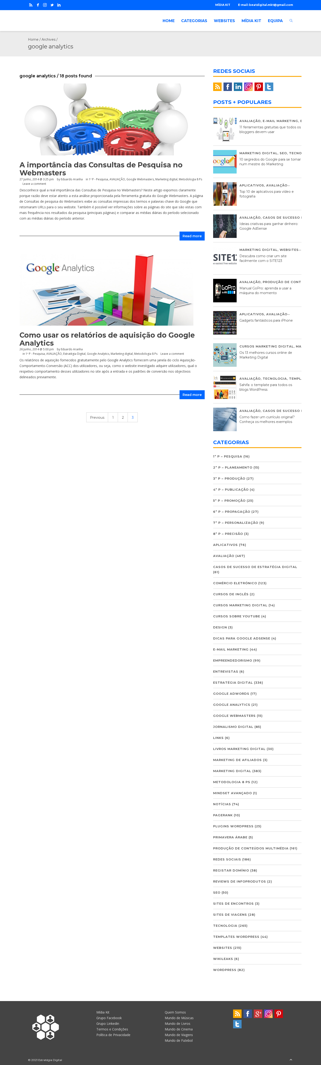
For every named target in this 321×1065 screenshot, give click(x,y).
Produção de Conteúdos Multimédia (251, 848)
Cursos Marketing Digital (266, 346)
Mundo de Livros (177, 1023)
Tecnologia (301, 153)
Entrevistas (225, 671)
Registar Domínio (231, 870)
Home (33, 39)
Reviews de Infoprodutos (239, 881)
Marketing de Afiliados (237, 760)
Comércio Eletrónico (235, 583)
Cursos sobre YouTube (236, 616)
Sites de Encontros (233, 903)
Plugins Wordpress (233, 826)
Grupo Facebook (109, 1018)
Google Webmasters (140, 179)
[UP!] (291, 1060)
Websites (289, 250)
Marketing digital (166, 179)
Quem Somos (175, 1012)
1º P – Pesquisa (227, 456)
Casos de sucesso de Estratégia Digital (255, 567)
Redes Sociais (227, 859)
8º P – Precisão (228, 534)
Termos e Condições (112, 1029)
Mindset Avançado (232, 793)
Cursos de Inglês (231, 594)
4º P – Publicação (231, 489)
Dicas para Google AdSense (241, 638)
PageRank (223, 815)
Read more (192, 236)
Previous (97, 417)
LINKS (218, 738)
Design (220, 627)
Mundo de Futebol (179, 1040)
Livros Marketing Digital (239, 749)
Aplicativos (251, 185)
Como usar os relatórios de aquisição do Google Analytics (107, 339)
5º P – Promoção (229, 500)
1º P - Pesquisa (98, 179)
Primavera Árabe (230, 837)
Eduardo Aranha (72, 179)
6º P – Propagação (231, 511)
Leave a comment (34, 184)
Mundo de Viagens (179, 1035)
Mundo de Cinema (179, 1029)
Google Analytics (98, 354)
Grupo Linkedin (107, 1023)
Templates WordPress (236, 937)
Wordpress (224, 970)
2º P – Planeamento (232, 467)
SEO (283, 153)
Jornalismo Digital (233, 727)
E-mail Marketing (280, 121)
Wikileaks (223, 959)
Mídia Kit (103, 1012)
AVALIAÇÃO (117, 179)
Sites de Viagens (230, 914)
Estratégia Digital (74, 354)
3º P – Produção (229, 478)
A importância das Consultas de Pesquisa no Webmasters (101, 169)
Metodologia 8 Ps (190, 179)
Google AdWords (231, 693)
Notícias (222, 804)
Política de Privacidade (113, 1035)
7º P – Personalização (235, 523)
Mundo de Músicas (179, 1018)
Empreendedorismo (232, 660)
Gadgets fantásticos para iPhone (266, 320)
